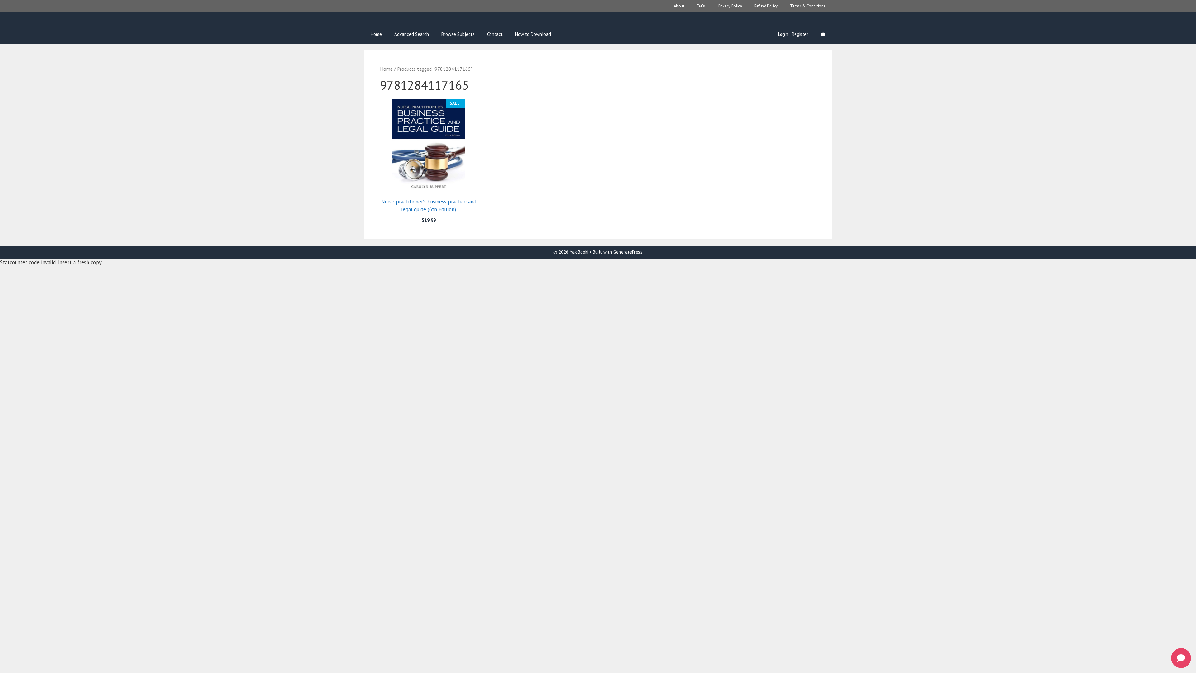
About (679, 6)
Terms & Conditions (807, 6)
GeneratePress (628, 252)
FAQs (701, 6)
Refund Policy (766, 6)
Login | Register (793, 34)
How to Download (533, 34)
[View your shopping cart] (823, 34)
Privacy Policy (730, 6)
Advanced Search (411, 34)
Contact (495, 34)
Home (376, 34)
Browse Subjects (458, 34)
